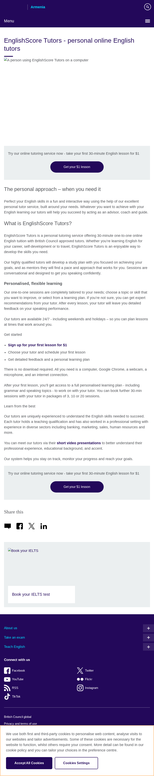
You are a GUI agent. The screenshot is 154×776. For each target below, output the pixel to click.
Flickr (88, 679)
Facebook (18, 670)
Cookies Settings (76, 763)
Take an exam (14, 637)
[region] (77, 750)
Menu (9, 21)
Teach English (14, 647)
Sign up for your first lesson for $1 (37, 345)
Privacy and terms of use (20, 723)
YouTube (17, 679)
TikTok (16, 696)
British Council (14, 7)
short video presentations (79, 443)
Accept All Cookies (29, 763)
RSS (15, 687)
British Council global (17, 716)
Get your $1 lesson (77, 167)
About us (10, 628)
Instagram (91, 687)
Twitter (89, 670)
